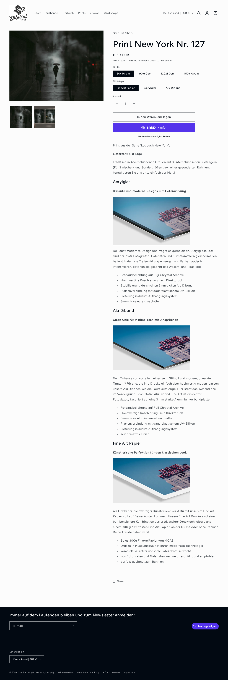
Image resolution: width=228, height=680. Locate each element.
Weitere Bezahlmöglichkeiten (154, 136)
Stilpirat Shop (25, 672)
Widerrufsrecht (65, 672)
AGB (105, 672)
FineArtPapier (126, 87)
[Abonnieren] (72, 625)
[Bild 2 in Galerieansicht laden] (44, 117)
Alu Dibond (173, 87)
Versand (132, 60)
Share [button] (120, 581)
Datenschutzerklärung (88, 672)
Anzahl (117, 96)
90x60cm (145, 73)
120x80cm (168, 73)
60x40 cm (123, 73)
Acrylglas (150, 87)
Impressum (129, 672)
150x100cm (191, 73)
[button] (199, 13)
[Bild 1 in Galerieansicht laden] (21, 117)
